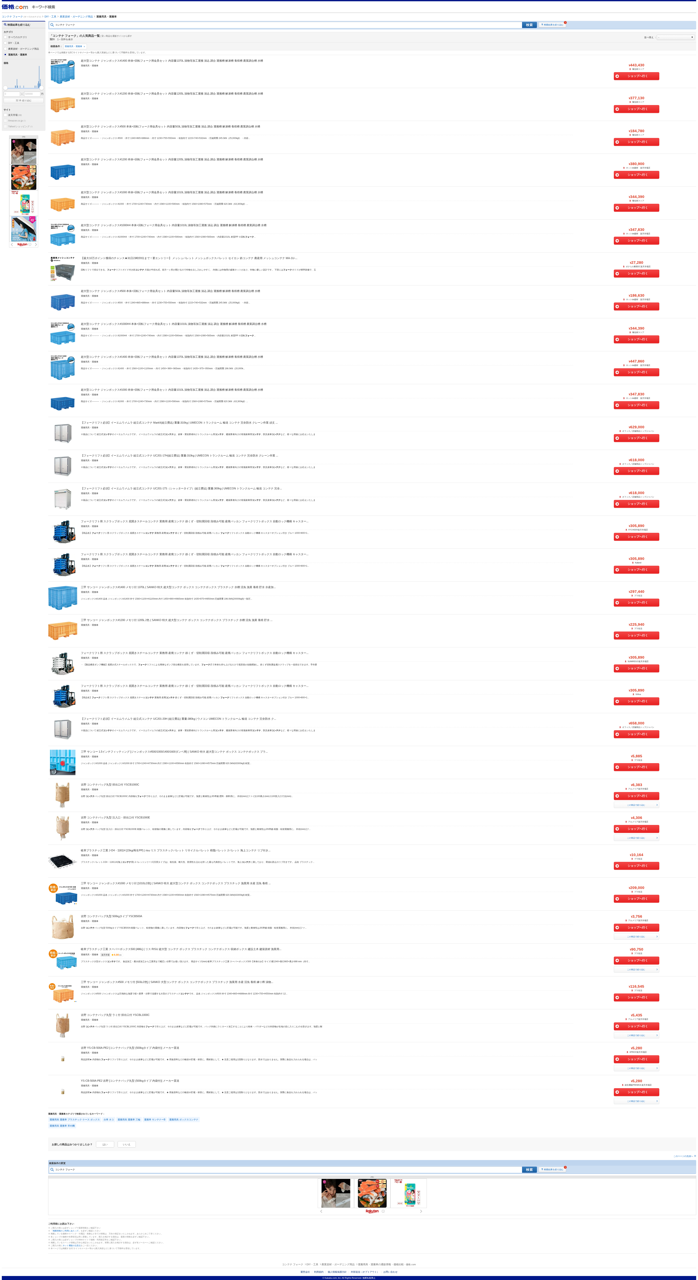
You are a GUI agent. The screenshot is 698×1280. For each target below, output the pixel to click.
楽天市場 (15, 115)
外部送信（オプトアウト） (365, 1272)
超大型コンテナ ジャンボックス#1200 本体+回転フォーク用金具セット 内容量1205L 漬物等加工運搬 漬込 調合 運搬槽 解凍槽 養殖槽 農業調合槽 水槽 (172, 93)
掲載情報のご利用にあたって (66, 1231)
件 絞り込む (24, 100)
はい (105, 1144)
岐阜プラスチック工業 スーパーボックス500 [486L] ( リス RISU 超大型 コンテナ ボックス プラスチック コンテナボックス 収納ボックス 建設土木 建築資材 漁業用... (181, 949)
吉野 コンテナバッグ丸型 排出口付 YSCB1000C (110, 784)
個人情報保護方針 (337, 1272)
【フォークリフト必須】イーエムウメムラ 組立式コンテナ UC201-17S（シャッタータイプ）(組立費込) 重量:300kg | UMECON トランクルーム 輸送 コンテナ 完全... (181, 488)
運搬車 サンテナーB (154, 1119)
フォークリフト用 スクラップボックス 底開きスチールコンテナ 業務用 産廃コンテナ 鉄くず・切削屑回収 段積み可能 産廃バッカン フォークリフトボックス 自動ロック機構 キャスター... (194, 521)
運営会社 (305, 1272)
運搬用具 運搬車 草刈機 (62, 1125)
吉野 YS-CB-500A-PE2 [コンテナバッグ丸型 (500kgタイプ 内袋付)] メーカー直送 (130, 1047)
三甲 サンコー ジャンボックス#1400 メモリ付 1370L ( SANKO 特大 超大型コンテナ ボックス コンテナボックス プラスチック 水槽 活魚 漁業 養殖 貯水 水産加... (178, 587)
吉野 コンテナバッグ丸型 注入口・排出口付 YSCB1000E (115, 817)
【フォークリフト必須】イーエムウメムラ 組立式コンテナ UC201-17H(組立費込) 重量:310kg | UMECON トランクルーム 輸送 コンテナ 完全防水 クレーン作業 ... (179, 455)
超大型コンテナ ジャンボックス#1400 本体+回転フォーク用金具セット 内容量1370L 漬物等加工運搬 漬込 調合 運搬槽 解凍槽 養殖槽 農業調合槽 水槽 (172, 60)
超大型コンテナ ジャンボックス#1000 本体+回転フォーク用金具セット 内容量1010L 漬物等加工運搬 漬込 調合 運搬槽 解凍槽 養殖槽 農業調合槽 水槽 (172, 192)
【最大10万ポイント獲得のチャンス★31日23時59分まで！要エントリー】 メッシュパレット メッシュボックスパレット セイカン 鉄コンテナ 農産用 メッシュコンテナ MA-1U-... (189, 258)
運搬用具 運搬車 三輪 (129, 1119)
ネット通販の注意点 (72, 1245)
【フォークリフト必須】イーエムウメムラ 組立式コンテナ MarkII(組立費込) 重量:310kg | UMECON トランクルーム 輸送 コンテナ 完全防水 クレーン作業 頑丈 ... (179, 422)
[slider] (5, 88)
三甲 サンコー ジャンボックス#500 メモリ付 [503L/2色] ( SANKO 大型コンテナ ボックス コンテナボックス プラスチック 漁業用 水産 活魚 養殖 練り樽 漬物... (177, 981)
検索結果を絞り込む (553, 24)
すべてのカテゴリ (17, 37)
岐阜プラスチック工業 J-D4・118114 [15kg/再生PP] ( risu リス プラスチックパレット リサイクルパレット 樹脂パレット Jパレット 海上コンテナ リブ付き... (175, 850)
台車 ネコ (109, 1119)
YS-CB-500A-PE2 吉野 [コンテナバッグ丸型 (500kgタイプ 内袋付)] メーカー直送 (130, 1080)
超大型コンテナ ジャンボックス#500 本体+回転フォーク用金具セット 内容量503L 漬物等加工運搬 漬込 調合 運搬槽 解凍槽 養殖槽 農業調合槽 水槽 (170, 126)
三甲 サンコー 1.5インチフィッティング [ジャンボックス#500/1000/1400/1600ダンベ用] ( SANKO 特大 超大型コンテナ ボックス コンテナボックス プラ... (174, 751)
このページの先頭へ (683, 1156)
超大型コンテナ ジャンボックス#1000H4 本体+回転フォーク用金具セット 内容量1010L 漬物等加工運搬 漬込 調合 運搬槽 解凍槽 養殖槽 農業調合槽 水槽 (173, 225)
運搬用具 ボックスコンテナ (183, 1119)
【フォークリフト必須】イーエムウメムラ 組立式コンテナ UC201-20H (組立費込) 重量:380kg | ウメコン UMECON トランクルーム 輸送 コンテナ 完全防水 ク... (178, 718)
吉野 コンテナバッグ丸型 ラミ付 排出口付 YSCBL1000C (115, 1014)
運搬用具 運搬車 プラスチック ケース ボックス (75, 1119)
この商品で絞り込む (636, 805)
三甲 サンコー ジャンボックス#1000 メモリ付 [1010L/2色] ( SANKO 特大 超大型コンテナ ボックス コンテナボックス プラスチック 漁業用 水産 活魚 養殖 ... (176, 883)
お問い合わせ (390, 1272)
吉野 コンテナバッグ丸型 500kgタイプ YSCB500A (111, 916)
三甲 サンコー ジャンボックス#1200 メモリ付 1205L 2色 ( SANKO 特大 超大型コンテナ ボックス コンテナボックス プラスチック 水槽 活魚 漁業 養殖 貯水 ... (176, 620)
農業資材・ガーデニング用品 (23, 48)
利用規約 (319, 1272)
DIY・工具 (13, 43)
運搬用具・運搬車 (73, 46)
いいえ (127, 1144)
